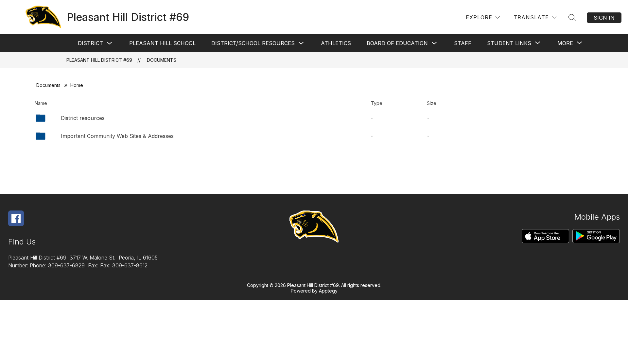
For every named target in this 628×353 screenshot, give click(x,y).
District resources (83, 118)
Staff (462, 43)
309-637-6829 (66, 265)
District (90, 43)
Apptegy (328, 291)
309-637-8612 (130, 265)
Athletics (336, 43)
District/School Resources (253, 43)
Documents (161, 60)
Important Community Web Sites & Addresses (117, 136)
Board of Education (397, 43)
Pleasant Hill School (162, 43)
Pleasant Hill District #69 (99, 60)
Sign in (604, 17)
